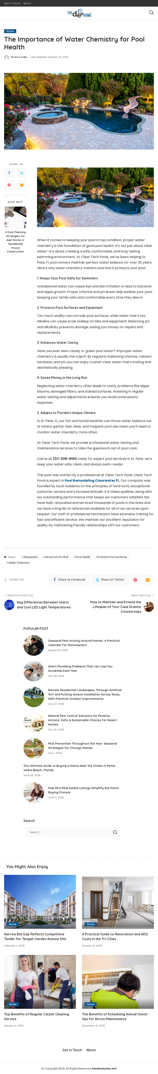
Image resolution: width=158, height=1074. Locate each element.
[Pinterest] (9, 185)
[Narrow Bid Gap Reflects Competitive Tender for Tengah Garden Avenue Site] (40, 902)
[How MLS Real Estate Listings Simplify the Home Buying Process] (33, 792)
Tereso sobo (18, 57)
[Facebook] (9, 173)
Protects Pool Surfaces (112, 557)
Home (10, 31)
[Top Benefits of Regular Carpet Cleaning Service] (40, 982)
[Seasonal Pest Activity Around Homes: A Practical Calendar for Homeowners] (33, 645)
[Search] (151, 13)
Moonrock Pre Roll (57, 557)
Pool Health (83, 557)
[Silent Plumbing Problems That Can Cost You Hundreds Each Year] (33, 671)
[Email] (22, 185)
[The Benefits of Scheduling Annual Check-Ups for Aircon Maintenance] (118, 982)
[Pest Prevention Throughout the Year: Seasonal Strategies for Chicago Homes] (33, 748)
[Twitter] (22, 173)
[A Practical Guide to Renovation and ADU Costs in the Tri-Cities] (118, 902)
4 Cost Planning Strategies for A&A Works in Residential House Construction (15, 241)
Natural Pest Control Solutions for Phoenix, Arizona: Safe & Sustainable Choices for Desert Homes (82, 720)
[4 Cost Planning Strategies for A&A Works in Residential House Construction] (15, 217)
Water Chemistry (19, 562)
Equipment (30, 557)
